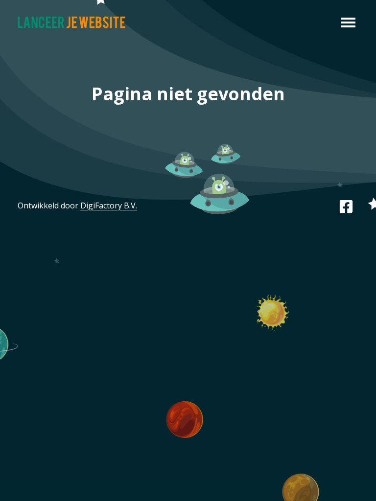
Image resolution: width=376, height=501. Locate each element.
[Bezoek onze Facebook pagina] (346, 205)
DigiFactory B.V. (108, 205)
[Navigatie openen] (348, 21)
